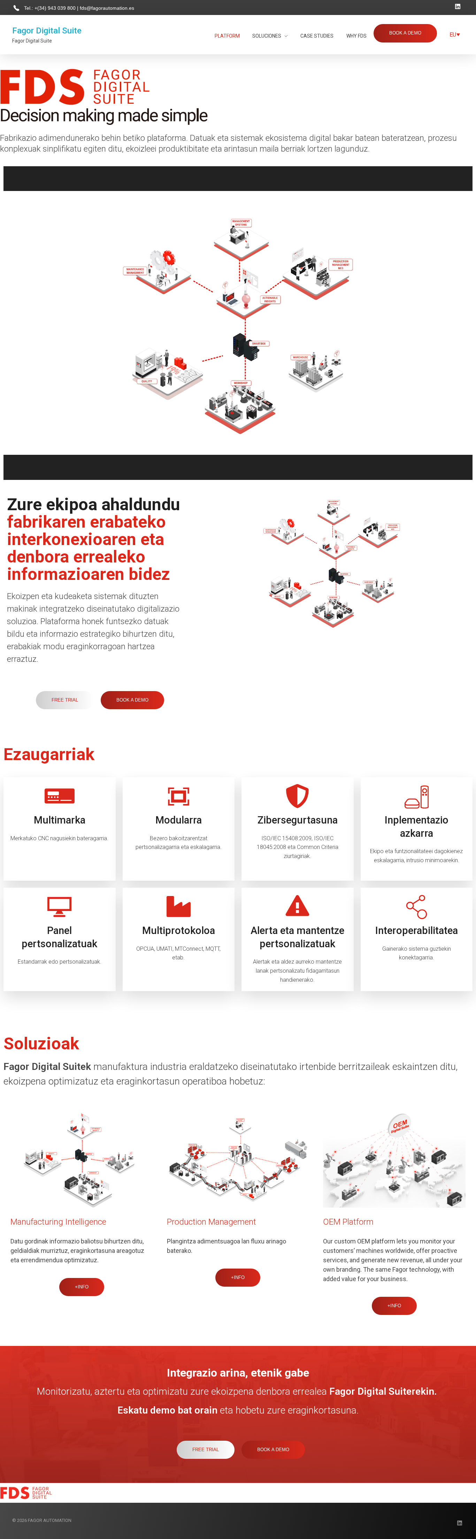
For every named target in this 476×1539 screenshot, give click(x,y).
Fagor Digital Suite (47, 31)
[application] (238, 323)
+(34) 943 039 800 (55, 8)
